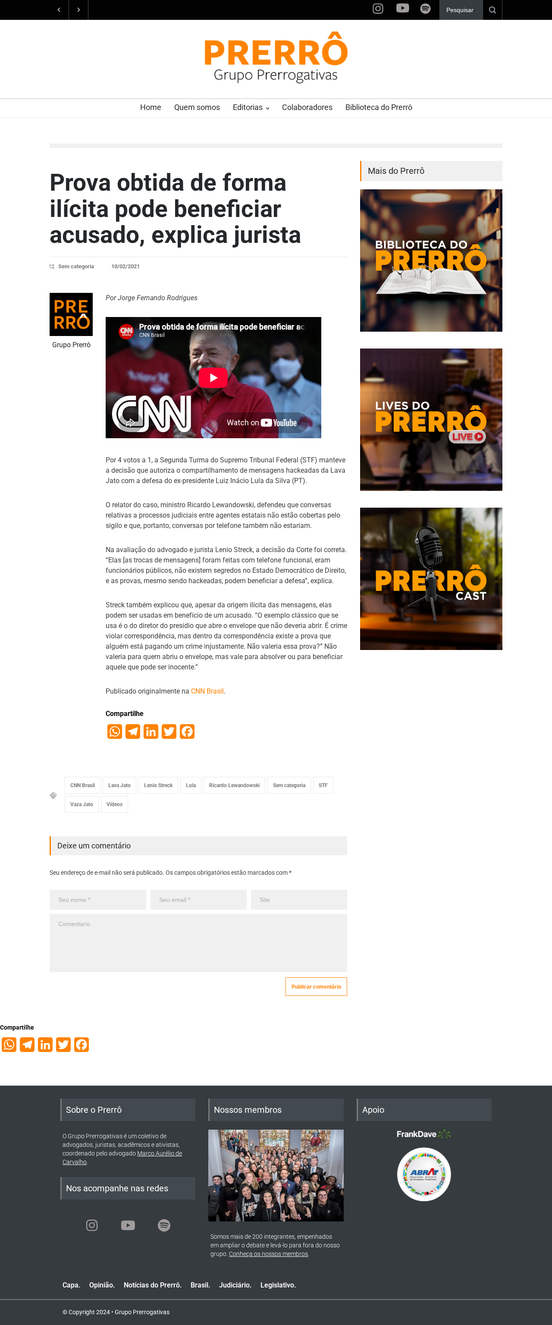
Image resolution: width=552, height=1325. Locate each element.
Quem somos (197, 107)
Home (150, 107)
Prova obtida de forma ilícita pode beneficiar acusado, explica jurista (175, 208)
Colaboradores (307, 107)
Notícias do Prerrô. (153, 1285)
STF (323, 785)
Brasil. (200, 1285)
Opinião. (102, 1285)
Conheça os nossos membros (268, 1253)
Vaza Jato (81, 804)
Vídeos (114, 804)
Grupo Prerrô (71, 345)
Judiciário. (235, 1285)
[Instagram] (92, 1225)
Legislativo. (278, 1285)
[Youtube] (128, 1225)
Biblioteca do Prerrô (378, 107)
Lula (191, 785)
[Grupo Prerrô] (71, 314)
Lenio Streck (158, 785)
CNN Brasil (207, 691)
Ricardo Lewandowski (234, 785)
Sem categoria (76, 266)
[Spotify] (164, 1225)
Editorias (248, 107)
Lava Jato (119, 785)
